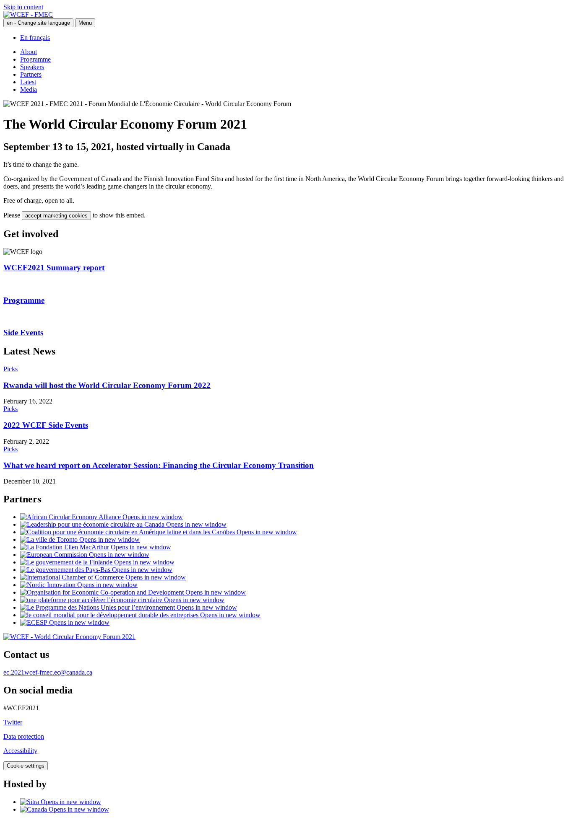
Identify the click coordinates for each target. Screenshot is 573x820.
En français (35, 37)
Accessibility (20, 750)
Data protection (23, 736)
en (38, 23)
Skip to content (23, 6)
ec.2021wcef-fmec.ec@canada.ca (47, 672)
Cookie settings (25, 766)
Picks (10, 368)
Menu (85, 23)
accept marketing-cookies (56, 215)
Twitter (12, 722)
